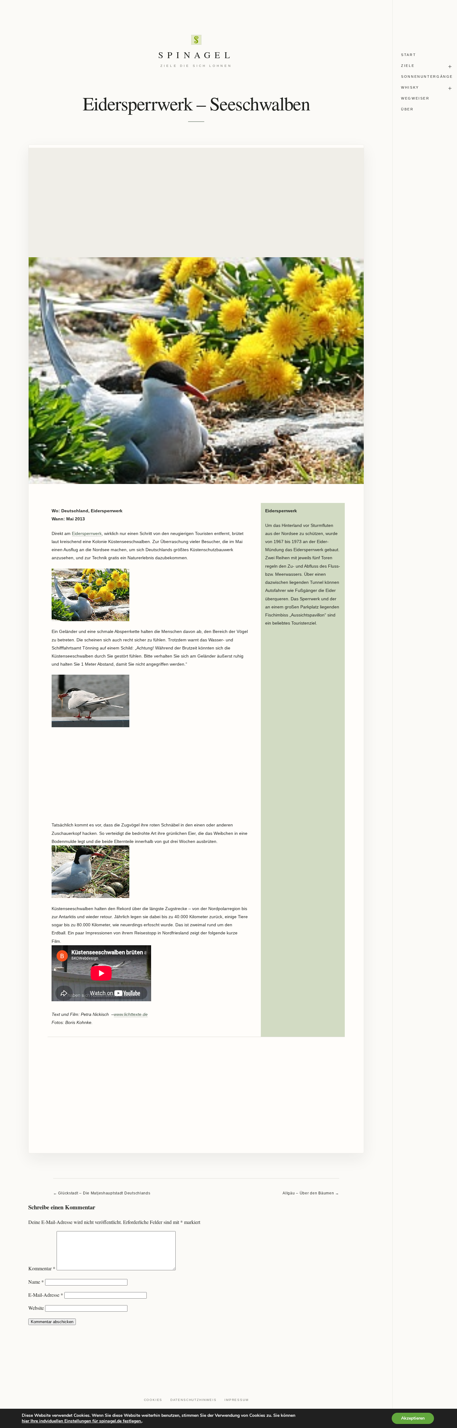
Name (36, 1281)
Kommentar (41, 1268)
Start (408, 55)
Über (407, 109)
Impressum (236, 1400)
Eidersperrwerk (87, 533)
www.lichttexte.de (131, 1014)
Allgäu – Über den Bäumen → (311, 1193)
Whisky (410, 87)
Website (36, 1308)
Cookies (153, 1400)
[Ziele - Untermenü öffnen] (450, 66)
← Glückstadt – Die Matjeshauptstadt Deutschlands (101, 1193)
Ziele (407, 65)
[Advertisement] (196, 191)
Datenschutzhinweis (193, 1400)
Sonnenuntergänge (427, 76)
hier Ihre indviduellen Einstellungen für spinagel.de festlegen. (82, 1421)
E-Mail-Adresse (45, 1294)
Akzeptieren (413, 1418)
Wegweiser (415, 98)
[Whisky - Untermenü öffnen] (450, 88)
